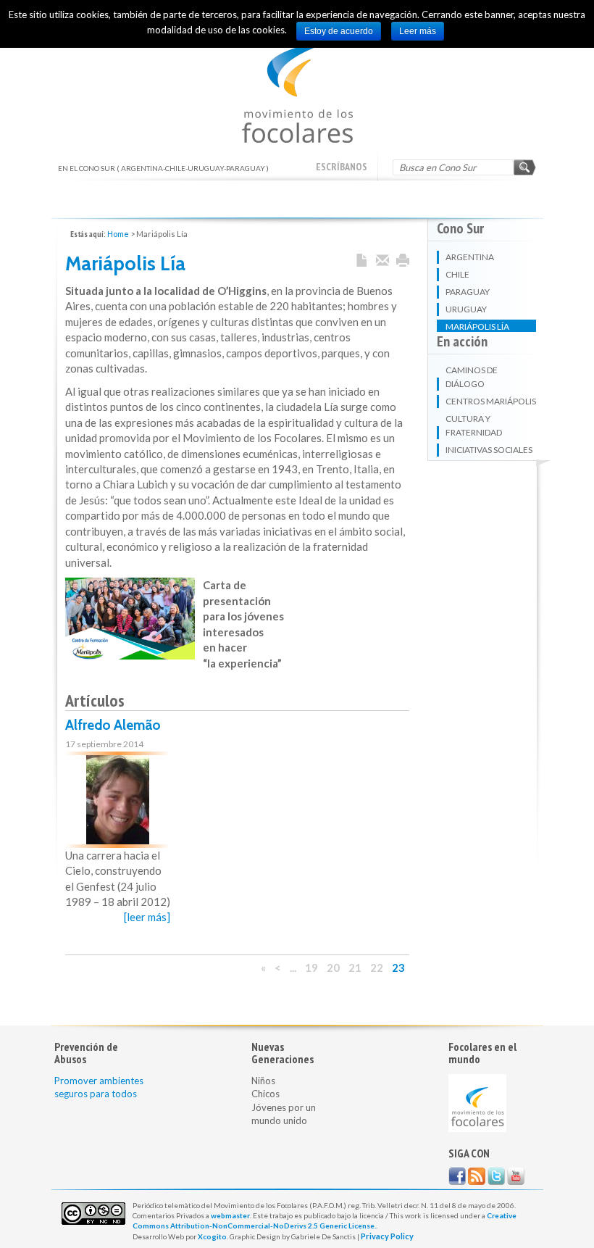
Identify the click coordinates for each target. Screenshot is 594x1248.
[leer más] (147, 916)
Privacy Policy (387, 1236)
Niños (263, 1080)
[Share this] (382, 261)
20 (333, 967)
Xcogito (212, 1236)
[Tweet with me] (496, 1176)
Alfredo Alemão (113, 725)
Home (118, 233)
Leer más (417, 31)
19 (311, 967)
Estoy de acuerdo (338, 31)
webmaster (230, 1215)
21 (354, 967)
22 (376, 967)
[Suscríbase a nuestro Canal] (515, 1176)
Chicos (265, 1093)
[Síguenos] (457, 1176)
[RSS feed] (476, 1176)
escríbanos (341, 166)
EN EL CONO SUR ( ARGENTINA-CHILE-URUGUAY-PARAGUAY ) (297, 94)
